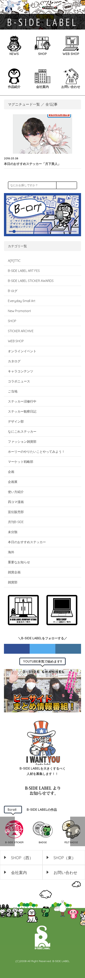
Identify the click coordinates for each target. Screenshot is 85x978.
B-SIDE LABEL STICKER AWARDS (31, 281)
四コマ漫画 (16, 502)
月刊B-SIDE (16, 522)
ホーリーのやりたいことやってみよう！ (36, 452)
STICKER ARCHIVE (21, 331)
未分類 (12, 532)
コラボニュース (19, 381)
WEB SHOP (16, 341)
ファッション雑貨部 (22, 441)
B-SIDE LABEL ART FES (24, 271)
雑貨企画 (14, 572)
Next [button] (77, 831)
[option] (42, 831)
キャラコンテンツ (20, 371)
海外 (11, 552)
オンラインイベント (22, 351)
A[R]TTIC (14, 261)
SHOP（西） (22, 857)
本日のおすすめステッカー (27, 542)
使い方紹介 (16, 492)
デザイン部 (16, 421)
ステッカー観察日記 (22, 411)
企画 (11, 472)
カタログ (14, 361)
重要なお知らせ (19, 562)
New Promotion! (19, 311)
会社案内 (19, 872)
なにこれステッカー (22, 431)
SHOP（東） (65, 857)
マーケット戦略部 (20, 462)
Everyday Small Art (21, 301)
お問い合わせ (65, 872)
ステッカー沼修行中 (22, 401)
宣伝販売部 (16, 512)
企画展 (12, 482)
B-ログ (12, 291)
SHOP (12, 321)
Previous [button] (7, 831)
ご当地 (12, 391)
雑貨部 (12, 582)
